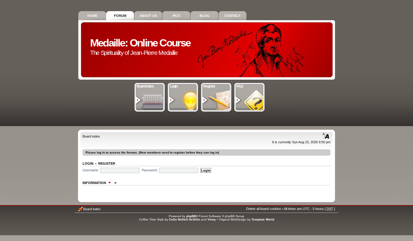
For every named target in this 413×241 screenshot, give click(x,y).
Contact (232, 15)
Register (209, 86)
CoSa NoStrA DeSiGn (184, 219)
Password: (150, 170)
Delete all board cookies (263, 209)
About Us (148, 15)
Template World (263, 219)
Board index (145, 86)
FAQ (239, 86)
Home (92, 15)
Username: (91, 170)
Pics (176, 15)
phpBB (191, 216)
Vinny (211, 219)
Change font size (326, 136)
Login (173, 86)
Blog (205, 15)
